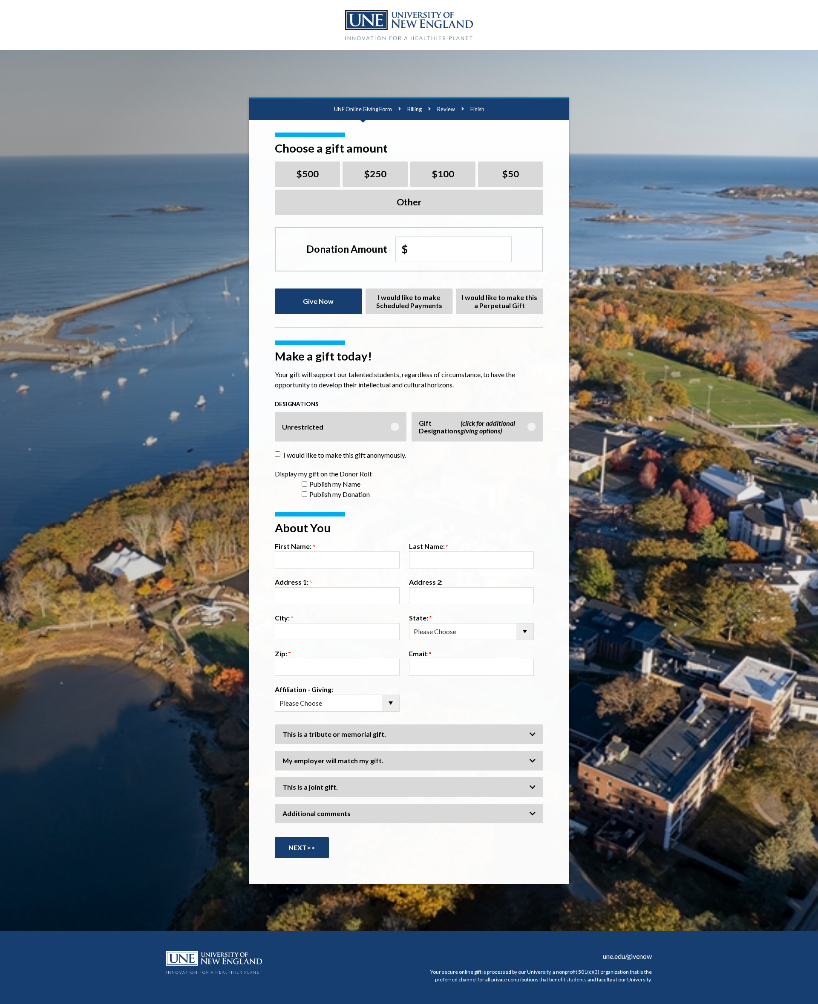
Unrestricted (302, 427)
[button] (409, 734)
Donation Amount (347, 249)
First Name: (294, 546)
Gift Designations (467, 427)
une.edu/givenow (627, 956)
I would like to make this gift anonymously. (344, 455)
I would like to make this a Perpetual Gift (499, 301)
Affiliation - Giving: (304, 689)
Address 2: (426, 582)
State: (419, 618)
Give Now (318, 301)
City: (283, 618)
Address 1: (292, 582)
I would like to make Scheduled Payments (409, 301)
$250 (375, 173)
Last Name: (427, 546)
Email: (419, 653)
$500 (308, 173)
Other (409, 202)
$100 (443, 173)
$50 (510, 173)
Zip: (281, 653)
